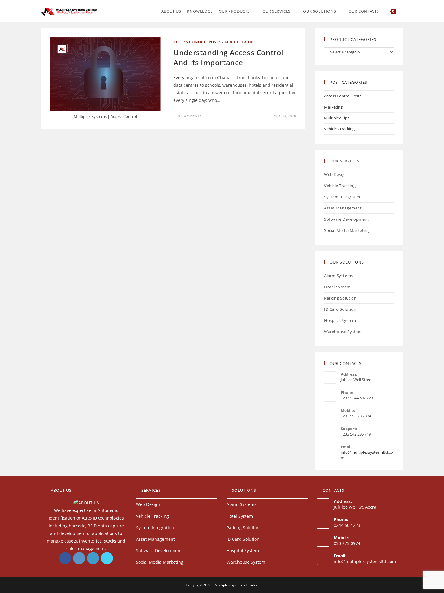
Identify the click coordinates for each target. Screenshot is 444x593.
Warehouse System (343, 331)
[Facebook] (65, 558)
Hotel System (337, 287)
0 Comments (190, 115)
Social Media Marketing (347, 230)
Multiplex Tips (240, 41)
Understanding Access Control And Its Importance (228, 57)
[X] (107, 558)
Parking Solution (340, 298)
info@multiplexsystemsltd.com (365, 561)
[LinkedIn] (93, 558)
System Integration (343, 196)
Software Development (346, 219)
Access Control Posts (197, 41)
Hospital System (340, 320)
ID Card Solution (340, 309)
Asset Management (343, 208)
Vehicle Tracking (340, 185)
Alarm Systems (338, 275)
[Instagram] (79, 558)
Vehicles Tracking (339, 128)
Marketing (333, 107)
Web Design (335, 174)
